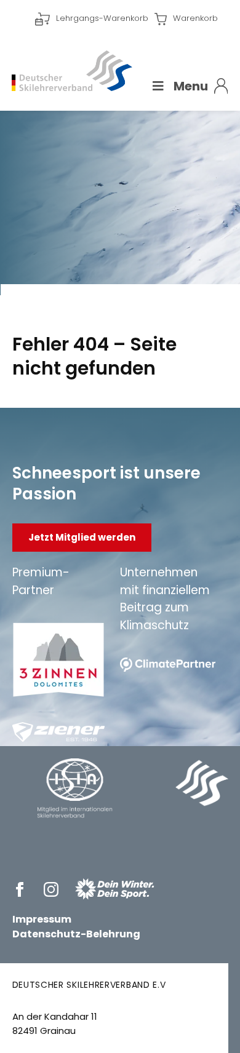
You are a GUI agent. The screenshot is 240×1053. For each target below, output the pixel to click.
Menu (191, 86)
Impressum (41, 919)
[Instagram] (53, 889)
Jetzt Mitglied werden (81, 537)
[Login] (221, 86)
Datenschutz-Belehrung (76, 934)
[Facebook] (21, 889)
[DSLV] (72, 70)
